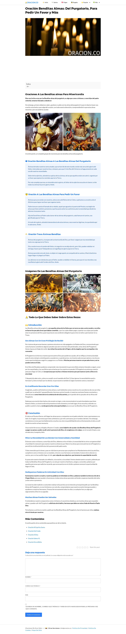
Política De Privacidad (79, 628)
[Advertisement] (63, 69)
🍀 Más (95, 2)
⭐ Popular (84, 2)
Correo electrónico (32, 586)
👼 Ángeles (74, 2)
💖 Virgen (64, 2)
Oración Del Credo (34, 531)
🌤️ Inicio (45, 2)
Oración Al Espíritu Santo (36, 527)
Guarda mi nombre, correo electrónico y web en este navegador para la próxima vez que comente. (62, 608)
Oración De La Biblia (35, 542)
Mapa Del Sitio (37, 630)
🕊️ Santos (55, 2)
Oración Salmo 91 (34, 538)
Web (26, 595)
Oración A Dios (33, 535)
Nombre (28, 577)
